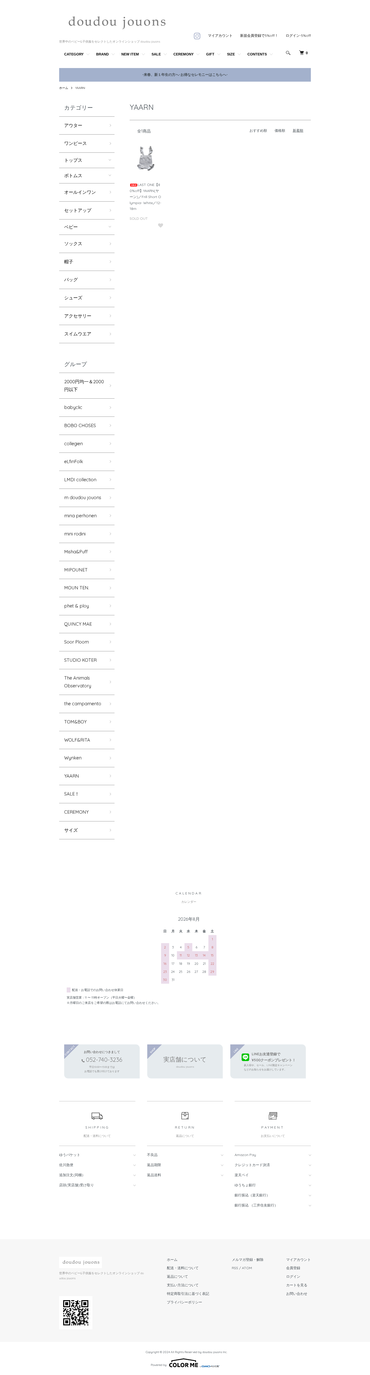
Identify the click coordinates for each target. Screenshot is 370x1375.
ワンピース (75, 143)
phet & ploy (76, 606)
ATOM (247, 1268)
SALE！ (71, 794)
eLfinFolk (73, 461)
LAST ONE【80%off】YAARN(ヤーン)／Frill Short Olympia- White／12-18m (145, 196)
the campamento (82, 704)
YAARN (80, 88)
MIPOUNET (76, 570)
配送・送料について (183, 1268)
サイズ (71, 830)
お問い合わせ (296, 1293)
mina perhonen (80, 516)
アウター (73, 125)
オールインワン (80, 192)
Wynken (73, 758)
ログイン (293, 1276)
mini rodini (75, 534)
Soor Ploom (76, 642)
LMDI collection (80, 480)
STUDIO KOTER (80, 660)
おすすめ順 (258, 130)
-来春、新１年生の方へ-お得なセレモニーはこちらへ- (185, 74)
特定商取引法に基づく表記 (188, 1293)
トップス (73, 160)
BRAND (102, 54)
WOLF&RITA (77, 740)
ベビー (71, 227)
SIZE (231, 54)
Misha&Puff (76, 552)
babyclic (73, 407)
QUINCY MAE (78, 624)
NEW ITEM (130, 54)
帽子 (68, 262)
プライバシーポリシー (184, 1302)
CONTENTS (257, 54)
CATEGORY (74, 54)
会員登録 (293, 1268)
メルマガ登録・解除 (248, 1259)
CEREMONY (183, 54)
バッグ (71, 279)
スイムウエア (77, 334)
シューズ (73, 298)
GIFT (210, 54)
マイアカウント (220, 35)
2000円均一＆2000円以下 (84, 385)
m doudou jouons (82, 497)
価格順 (280, 130)
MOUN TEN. (76, 588)
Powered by (159, 1365)
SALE (156, 54)
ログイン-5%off (298, 35)
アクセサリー (77, 316)
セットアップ (77, 210)
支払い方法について (183, 1285)
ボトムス (73, 175)
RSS (235, 1268)
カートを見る (296, 1285)
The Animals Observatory (77, 682)
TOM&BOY (75, 722)
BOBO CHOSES (80, 425)
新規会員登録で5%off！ (259, 35)
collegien (73, 443)
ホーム (63, 88)
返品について (177, 1276)
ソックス (73, 243)
